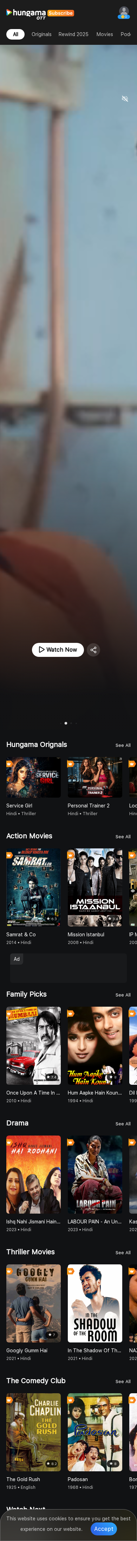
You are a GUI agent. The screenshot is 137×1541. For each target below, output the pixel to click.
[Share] (93, 650)
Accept (103, 1529)
